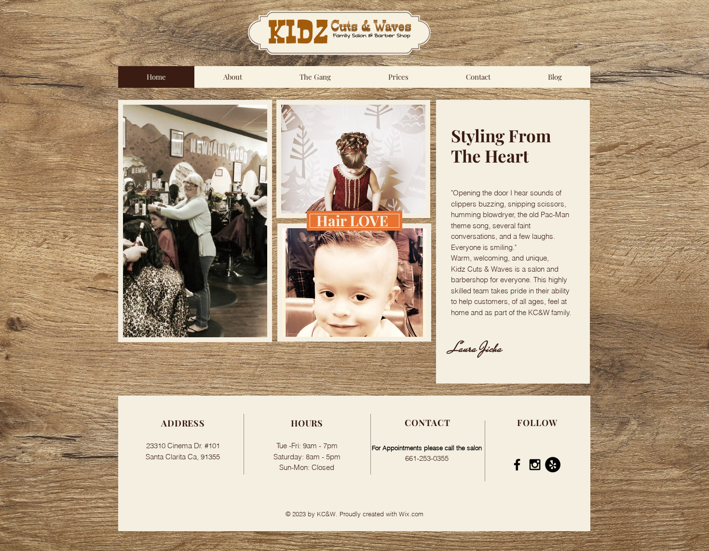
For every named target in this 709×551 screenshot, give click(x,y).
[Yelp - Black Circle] (552, 464)
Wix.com (411, 514)
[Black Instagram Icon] (535, 464)
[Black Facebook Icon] (517, 464)
